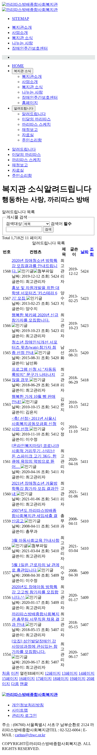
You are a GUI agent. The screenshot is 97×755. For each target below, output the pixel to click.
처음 (6, 673)
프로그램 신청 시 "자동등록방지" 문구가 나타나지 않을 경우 (34, 374)
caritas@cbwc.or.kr (30, 735)
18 (61, 678)
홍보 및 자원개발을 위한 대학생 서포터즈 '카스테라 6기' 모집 (35, 293)
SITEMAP (20, 18)
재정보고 (30, 129)
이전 (15, 673)
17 (44, 678)
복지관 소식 (22, 38)
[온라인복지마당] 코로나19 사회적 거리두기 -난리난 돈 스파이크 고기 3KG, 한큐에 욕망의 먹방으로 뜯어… (35, 456)
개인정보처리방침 (28, 705)
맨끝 (24, 684)
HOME (18, 66)
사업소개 (20, 32)
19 (78, 678)
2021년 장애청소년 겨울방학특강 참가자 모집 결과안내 (35, 488)
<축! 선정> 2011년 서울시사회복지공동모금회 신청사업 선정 (34, 423)
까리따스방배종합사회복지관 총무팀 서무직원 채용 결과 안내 (35, 619)
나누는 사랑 (22, 43)
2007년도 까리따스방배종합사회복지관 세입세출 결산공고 (34, 515)
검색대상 (14, 223)
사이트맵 (20, 710)
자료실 (28, 135)
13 (70, 673)
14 (87, 673)
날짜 (85, 252)
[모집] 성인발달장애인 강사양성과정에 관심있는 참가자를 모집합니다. (34, 646)
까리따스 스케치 (36, 124)
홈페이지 (30, 103)
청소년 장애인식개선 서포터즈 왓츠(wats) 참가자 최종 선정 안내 (34, 347)
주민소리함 (32, 140)
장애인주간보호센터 (30, 48)
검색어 (61, 223)
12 (53, 673)
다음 (15, 684)
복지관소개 (22, 27)
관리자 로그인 (24, 715)
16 (27, 678)
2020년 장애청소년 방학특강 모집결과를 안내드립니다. (34, 265)
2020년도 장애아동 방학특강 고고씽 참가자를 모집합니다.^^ (35, 592)
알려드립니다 (23, 108)
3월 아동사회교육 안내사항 (35, 540)
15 (10, 678)
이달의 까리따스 (36, 119)
